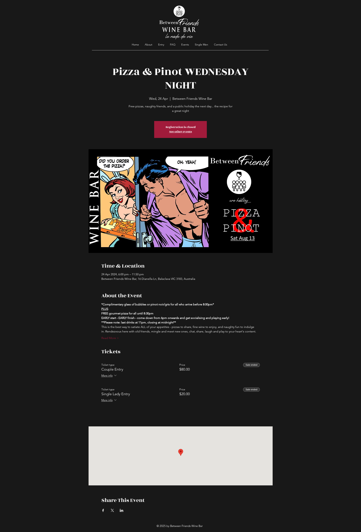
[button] (172, 44)
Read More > (110, 338)
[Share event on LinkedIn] (121, 510)
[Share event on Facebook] (103, 510)
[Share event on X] (112, 510)
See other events (180, 131)
